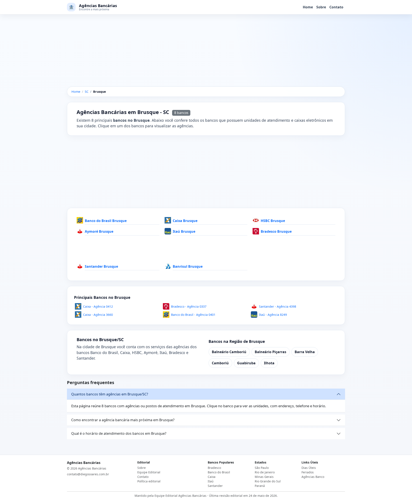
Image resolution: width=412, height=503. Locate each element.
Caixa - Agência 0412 (98, 306)
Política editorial (149, 481)
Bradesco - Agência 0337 (188, 306)
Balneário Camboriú (229, 352)
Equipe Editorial (148, 472)
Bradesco (214, 468)
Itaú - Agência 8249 (273, 315)
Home (308, 7)
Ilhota (269, 363)
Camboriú (220, 363)
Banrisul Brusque (188, 266)
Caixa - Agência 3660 (98, 315)
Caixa (211, 477)
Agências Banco (312, 477)
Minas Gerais (264, 477)
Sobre (321, 7)
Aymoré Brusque (99, 231)
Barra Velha (305, 352)
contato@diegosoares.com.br (88, 474)
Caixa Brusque (185, 220)
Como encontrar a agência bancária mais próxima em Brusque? (122, 420)
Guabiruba (246, 363)
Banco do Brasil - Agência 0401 (193, 315)
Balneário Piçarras (270, 352)
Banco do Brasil (219, 472)
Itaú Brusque (184, 231)
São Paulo (262, 468)
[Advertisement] (206, 55)
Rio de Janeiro (265, 472)
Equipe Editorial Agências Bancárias (180, 496)
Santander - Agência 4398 (277, 306)
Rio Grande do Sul (268, 481)
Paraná (260, 486)
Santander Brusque (101, 266)
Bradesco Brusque (276, 231)
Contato (336, 7)
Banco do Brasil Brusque (106, 220)
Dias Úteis (308, 468)
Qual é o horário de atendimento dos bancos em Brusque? (118, 433)
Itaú (211, 481)
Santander (215, 486)
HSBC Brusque (273, 220)
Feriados (307, 472)
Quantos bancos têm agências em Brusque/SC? (109, 394)
